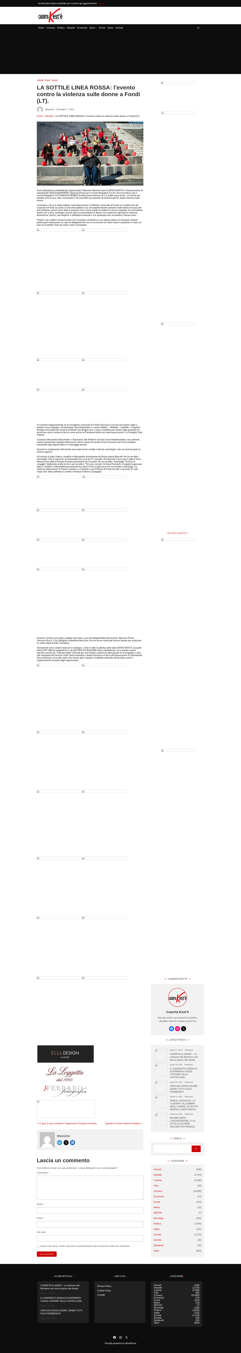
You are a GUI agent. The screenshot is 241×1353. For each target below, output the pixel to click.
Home (40, 116)
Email (40, 1218)
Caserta (158, 1180)
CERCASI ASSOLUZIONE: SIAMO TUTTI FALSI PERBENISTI (184, 1089)
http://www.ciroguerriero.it (177, 533)
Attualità (40, 80)
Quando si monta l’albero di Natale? (123, 1123)
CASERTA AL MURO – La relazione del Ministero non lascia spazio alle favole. (184, 1057)
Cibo (156, 1186)
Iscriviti (102, 3)
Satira (157, 1229)
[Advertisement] (120, 52)
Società (157, 1240)
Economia (159, 1196)
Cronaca (158, 1191)
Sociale (55, 80)
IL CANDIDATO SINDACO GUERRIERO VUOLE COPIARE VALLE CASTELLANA (183, 1073)
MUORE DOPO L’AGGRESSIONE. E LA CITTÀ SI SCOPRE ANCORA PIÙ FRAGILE (182, 1122)
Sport (156, 1251)
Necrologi (158, 1218)
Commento (43, 1173)
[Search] (196, 1149)
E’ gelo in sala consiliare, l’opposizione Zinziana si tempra (68, 1123)
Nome (40, 1204)
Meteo (157, 1207)
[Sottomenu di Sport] (96, 28)
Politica (157, 1223)
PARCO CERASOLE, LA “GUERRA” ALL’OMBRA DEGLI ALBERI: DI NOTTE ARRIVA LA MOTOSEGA (184, 1105)
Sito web (41, 1232)
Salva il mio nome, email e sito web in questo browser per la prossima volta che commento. (85, 1246)
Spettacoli (159, 1245)
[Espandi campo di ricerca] (198, 27)
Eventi (47, 80)
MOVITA (158, 1213)
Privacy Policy (104, 1286)
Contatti (101, 1295)
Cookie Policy (104, 1290)
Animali (157, 1169)
